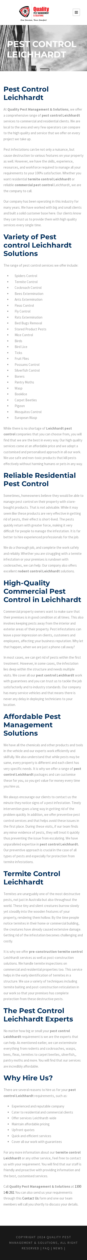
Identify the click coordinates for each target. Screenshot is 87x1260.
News (58, 1248)
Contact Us (30, 1198)
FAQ (46, 1248)
